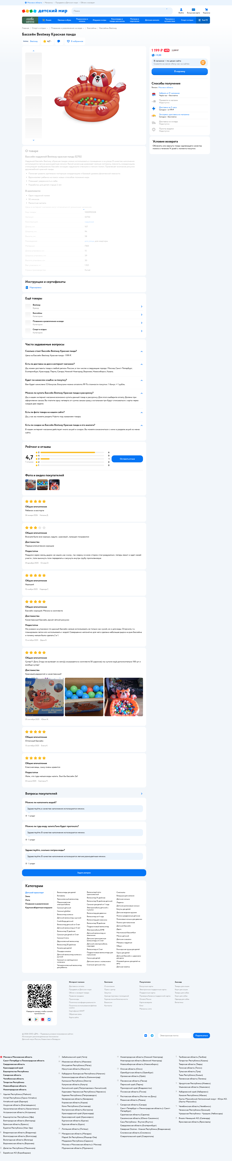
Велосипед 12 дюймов (66, 931)
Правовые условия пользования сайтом (56, 1034)
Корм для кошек (181, 989)
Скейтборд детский (65, 921)
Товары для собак (182, 993)
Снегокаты (121, 892)
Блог (141, 1005)
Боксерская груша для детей (128, 949)
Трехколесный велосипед (67, 899)
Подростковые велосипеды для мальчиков (100, 954)
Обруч (119, 946)
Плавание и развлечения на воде (66, 28)
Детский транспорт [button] (34, 892)
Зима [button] (27, 896)
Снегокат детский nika (96, 965)
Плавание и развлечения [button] (37, 903)
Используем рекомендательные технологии (40, 1036)
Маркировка (35, 287)
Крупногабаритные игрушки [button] (38, 907)
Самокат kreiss (63, 938)
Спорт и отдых (39, 28)
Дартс (119, 929)
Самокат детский (64, 908)
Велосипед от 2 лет (95, 949)
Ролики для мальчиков (126, 923)
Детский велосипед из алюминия (96, 934)
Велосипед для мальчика (97, 920)
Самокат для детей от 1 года (98, 904)
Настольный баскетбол (126, 933)
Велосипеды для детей (66, 892)
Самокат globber (64, 911)
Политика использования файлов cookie (83, 1006)
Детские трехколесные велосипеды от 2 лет (96, 939)
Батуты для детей (123, 909)
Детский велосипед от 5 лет (68, 928)
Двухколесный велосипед (68, 941)
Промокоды (74, 999)
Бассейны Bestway (108, 28)
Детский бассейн (124, 926)
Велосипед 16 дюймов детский (99, 901)
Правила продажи (76, 996)
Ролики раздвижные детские (128, 916)
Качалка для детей (64, 948)
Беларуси (56, 1039)
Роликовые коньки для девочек (129, 919)
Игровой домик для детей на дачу (128, 962)
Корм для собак (181, 996)
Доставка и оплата (76, 986)
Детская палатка (123, 967)
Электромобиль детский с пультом (97, 909)
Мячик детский (123, 936)
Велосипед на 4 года (95, 916)
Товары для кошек (182, 986)
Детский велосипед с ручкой (69, 918)
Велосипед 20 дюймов (66, 945)
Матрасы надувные (124, 943)
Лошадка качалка (64, 951)
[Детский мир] (44, 11)
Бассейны (91, 28)
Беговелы (61, 896)
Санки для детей (93, 958)
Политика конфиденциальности (82, 1002)
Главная (25, 28)
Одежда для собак (182, 999)
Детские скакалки (124, 939)
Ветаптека (179, 1002)
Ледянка (120, 902)
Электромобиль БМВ (95, 930)
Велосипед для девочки (96, 913)
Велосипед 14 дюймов (96, 898)
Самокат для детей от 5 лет (68, 935)
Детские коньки (123, 899)
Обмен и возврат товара (79, 993)
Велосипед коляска (65, 914)
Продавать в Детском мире (80, 989)
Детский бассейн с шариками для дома (129, 957)
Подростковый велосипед (98, 927)
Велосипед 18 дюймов (96, 923)
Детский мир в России (31, 1039)
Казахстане (45, 1039)
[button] (203, 20)
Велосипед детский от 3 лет (68, 925)
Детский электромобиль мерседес (97, 945)
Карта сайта (74, 1017)
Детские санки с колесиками (99, 961)
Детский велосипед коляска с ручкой (69, 956)
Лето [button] (27, 900)
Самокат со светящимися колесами (67, 961)
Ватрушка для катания (125, 896)
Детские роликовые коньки (128, 906)
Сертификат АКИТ (76, 1011)
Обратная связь (75, 1014)
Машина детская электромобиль (63, 903)
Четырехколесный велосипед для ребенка (69, 966)
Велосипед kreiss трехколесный (94, 893)
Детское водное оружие (127, 912)
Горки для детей (123, 953)
